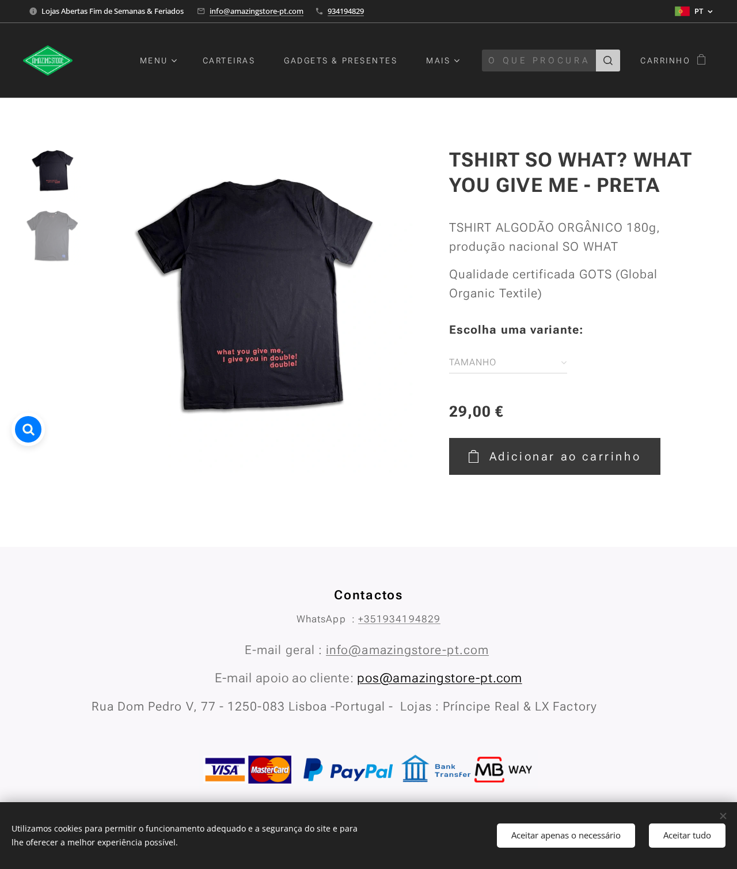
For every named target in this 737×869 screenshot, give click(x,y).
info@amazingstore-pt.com (256, 11)
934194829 (346, 11)
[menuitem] (162, 60)
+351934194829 (399, 619)
